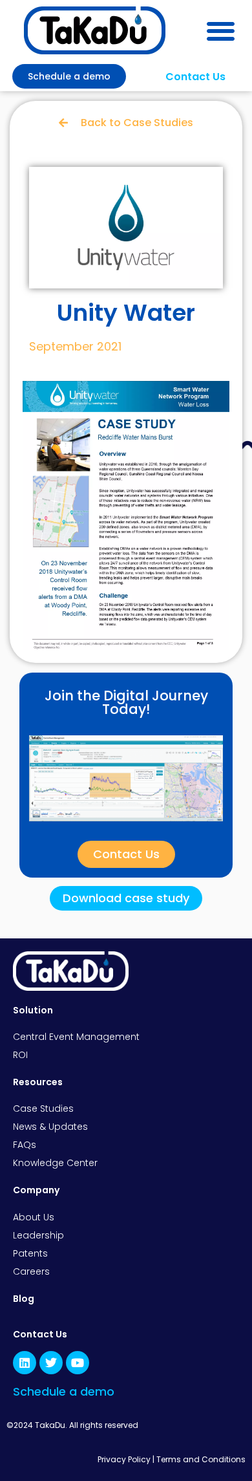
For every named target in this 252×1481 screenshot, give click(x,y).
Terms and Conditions (201, 1459)
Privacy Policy (124, 1459)
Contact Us (40, 1334)
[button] (221, 31)
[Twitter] (51, 1362)
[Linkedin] (24, 1362)
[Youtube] (77, 1362)
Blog (23, 1298)
